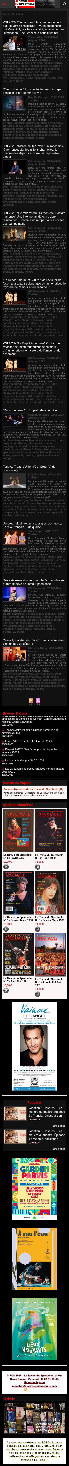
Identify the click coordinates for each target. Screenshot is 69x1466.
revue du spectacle (36, 74)
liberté (20, 68)
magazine (31, 68)
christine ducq (44, 673)
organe (43, 131)
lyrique (7, 682)
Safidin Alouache (49, 452)
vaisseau (8, 204)
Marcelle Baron (25, 265)
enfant (53, 125)
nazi (50, 265)
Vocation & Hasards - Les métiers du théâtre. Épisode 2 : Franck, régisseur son (46, 1112)
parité (38, 71)
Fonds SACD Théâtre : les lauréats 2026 (28, 729)
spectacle (40, 77)
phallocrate (10, 74)
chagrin (26, 319)
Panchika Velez (12, 198)
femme (48, 62)
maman (20, 131)
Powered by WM (51, 1389)
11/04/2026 (34, 1142)
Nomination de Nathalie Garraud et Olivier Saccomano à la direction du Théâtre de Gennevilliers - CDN (33, 770)
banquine (35, 440)
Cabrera (30, 122)
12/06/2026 (34, 1119)
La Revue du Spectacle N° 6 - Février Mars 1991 (49, 919)
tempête (29, 137)
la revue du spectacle (48, 128)
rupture (30, 332)
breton (45, 186)
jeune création (28, 506)
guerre (51, 259)
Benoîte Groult (30, 186)
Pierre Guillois (32, 449)
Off (57, 265)
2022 (5, 316)
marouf (17, 682)
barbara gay (21, 500)
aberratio (8, 556)
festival (57, 62)
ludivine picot (35, 509)
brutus (53, 316)
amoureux (16, 316)
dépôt (34, 322)
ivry (16, 506)
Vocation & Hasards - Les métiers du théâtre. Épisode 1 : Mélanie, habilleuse (46, 1135)
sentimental (10, 335)
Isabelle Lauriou (23, 262)
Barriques (41, 316)
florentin (52, 256)
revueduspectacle (14, 77)
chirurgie (8, 125)
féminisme (36, 62)
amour (7, 613)
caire (6, 673)
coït (5, 616)
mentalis (38, 562)
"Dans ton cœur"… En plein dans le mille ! (31, 410)
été (26, 62)
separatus (25, 335)
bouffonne (36, 500)
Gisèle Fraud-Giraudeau (31, 259)
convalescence (12, 322)
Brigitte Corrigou (13, 122)
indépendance (38, 65)
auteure (7, 500)
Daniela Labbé (32, 125)
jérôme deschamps (25, 679)
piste (45, 449)
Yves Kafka (16, 80)
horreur (7, 262)
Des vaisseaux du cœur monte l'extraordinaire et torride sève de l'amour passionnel (33, 582)
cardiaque (43, 122)
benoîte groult (34, 613)
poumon (8, 134)
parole (47, 71)
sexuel (28, 628)
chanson (8, 256)
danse (26, 322)
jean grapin (47, 559)
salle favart (57, 685)
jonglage (8, 446)
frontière (42, 503)
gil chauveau (10, 65)
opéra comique (50, 682)
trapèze (39, 455)
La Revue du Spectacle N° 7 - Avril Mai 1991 (17, 980)
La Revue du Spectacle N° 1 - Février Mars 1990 (18, 919)
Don (45, 125)
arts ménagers (24, 556)
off (60, 195)
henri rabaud (50, 676)
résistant (8, 268)
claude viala (55, 556)
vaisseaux (19, 631)
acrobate (8, 440)
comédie (14, 616)
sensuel (39, 625)
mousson (54, 68)
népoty (27, 682)
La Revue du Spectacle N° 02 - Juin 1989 (49, 856)
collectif (8, 503)
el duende (20, 503)
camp (56, 253)
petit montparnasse (15, 622)
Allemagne (16, 253)
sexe (20, 628)
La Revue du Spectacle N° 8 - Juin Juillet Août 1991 (49, 982)
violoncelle (52, 455)
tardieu (51, 628)
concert (19, 676)
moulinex (20, 565)
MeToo (42, 68)
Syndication (34, 1389)
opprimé (32, 565)
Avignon (15, 186)
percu (18, 449)
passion (58, 619)
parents (53, 131)
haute (53, 189)
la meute (55, 506)
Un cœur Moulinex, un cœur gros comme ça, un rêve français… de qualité (32, 525)
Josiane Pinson (29, 192)
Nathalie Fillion (24, 71)
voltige (7, 458)
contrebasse (18, 443)
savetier (7, 688)
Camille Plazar (11, 319)
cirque (59, 440)
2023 (5, 186)
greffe (19, 128)
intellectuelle (10, 192)
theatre (52, 77)
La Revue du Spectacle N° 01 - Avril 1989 (17, 856)
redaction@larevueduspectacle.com (34, 1386)
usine (41, 572)
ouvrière (44, 565)
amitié (28, 253)
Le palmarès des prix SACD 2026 (24, 748)
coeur (19, 62)
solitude (37, 335)
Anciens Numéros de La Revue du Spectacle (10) (33, 789)
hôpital (24, 65)
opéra (36, 682)
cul (22, 616)
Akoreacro (21, 440)
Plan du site (15, 1389)
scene (29, 77)
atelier (37, 253)
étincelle (16, 189)
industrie (33, 559)
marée (33, 195)
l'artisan (43, 506)
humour (21, 326)
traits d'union (21, 515)
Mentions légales (34, 1382)
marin (41, 195)
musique (8, 71)
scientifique (52, 332)
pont (21, 74)
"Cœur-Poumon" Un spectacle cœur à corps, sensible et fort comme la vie (32, 91)
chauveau (9, 62)
